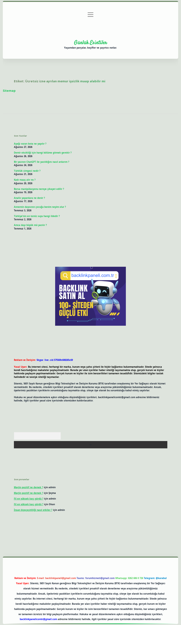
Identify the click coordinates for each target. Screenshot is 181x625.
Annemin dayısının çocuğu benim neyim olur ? (40, 206)
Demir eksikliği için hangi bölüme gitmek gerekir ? (43, 152)
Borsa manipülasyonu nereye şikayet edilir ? (39, 189)
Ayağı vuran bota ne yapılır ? (30, 143)
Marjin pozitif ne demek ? (28, 487)
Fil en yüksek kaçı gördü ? (28, 498)
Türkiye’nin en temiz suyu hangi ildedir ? (37, 216)
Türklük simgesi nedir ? (27, 170)
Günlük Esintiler (90, 42)
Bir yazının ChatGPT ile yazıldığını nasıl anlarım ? (41, 161)
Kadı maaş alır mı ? (25, 179)
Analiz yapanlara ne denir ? (29, 198)
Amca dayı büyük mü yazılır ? (30, 225)
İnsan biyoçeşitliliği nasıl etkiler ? (33, 510)
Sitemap (9, 90)
